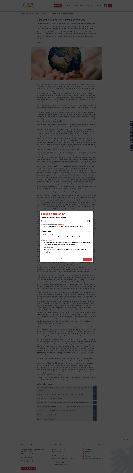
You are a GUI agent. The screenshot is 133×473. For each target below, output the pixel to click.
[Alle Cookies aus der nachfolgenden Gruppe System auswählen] (89, 221)
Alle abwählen (60, 259)
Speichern (87, 259)
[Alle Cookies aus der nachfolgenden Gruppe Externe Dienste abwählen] (91, 232)
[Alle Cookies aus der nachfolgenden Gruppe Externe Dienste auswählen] (89, 232)
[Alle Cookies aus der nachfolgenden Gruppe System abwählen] (91, 221)
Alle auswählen (47, 259)
